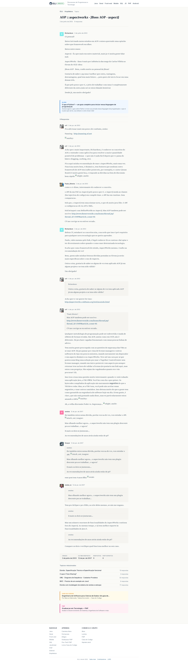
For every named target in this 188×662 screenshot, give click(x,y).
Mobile (116, 3)
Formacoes (65, 634)
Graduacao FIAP (67, 639)
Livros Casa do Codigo (69, 645)
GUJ (61, 11)
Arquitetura (69, 11)
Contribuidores (101, 659)
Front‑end (108, 3)
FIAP (83, 637)
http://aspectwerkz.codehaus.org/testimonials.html (87, 302)
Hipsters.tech (86, 642)
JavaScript (52, 645)
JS (126, 3)
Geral (101, 3)
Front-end (52, 637)
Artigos (64, 637)
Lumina (84, 634)
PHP (129, 3)
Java (96, 3)
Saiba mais (92, 659)
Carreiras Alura (66, 631)
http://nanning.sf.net (83, 133)
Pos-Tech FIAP (67, 642)
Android (136, 3)
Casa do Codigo (87, 639)
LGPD (109, 659)
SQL (121, 3)
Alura (83, 631)
